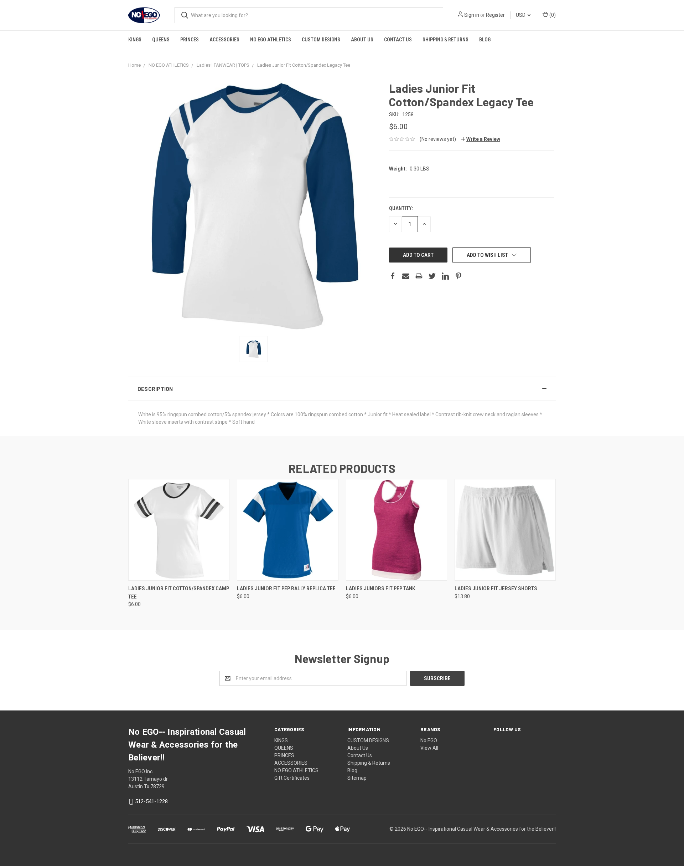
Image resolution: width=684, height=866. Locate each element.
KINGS (134, 39)
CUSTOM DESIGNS (321, 39)
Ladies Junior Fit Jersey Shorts (496, 588)
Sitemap (357, 778)
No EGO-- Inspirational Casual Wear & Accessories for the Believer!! (481, 829)
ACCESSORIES (224, 39)
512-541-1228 (151, 801)
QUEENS (161, 39)
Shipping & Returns (445, 39)
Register (495, 15)
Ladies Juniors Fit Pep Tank (380, 588)
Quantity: (401, 208)
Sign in (471, 15)
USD (521, 15)
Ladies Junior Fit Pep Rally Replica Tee (286, 588)
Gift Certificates (292, 778)
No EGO (428, 740)
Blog (485, 39)
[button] (342, 389)
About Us (362, 39)
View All (429, 748)
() (552, 15)
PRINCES (189, 39)
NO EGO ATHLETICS (270, 39)
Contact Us (398, 39)
